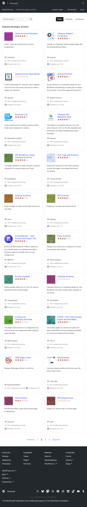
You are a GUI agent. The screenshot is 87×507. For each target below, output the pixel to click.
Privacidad (6, 464)
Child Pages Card (22, 357)
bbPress (6, 478)
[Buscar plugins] (31, 19)
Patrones (26, 464)
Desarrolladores (51, 460)
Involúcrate (70, 452)
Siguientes (56, 440)
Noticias (5, 456)
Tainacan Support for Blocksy (65, 34)
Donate (70, 460)
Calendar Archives (65, 276)
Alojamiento (6, 460)
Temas (26, 456)
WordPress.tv (51, 464)
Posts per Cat (21, 114)
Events (68, 456)
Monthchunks (63, 357)
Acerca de (6, 452)
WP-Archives (63, 195)
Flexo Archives (64, 236)
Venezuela (11, 491)
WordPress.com (9, 471)
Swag (69, 464)
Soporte (48, 456)
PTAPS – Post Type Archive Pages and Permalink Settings (69, 318)
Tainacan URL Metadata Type (64, 115)
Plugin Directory (7, 9)
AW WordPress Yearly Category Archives (25, 156)
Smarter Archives (23, 195)
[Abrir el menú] (83, 3)
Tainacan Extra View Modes (27, 74)
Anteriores (30, 440)
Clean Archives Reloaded (26, 33)
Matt (5, 474)
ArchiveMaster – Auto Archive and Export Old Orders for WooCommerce (27, 237)
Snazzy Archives (64, 74)
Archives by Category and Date (23, 318)
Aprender (48, 452)
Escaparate (27, 452)
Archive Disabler (22, 276)
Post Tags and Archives (68, 155)
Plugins (26, 460)
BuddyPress (8, 482)
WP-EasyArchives (65, 398)
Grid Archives (21, 398)
